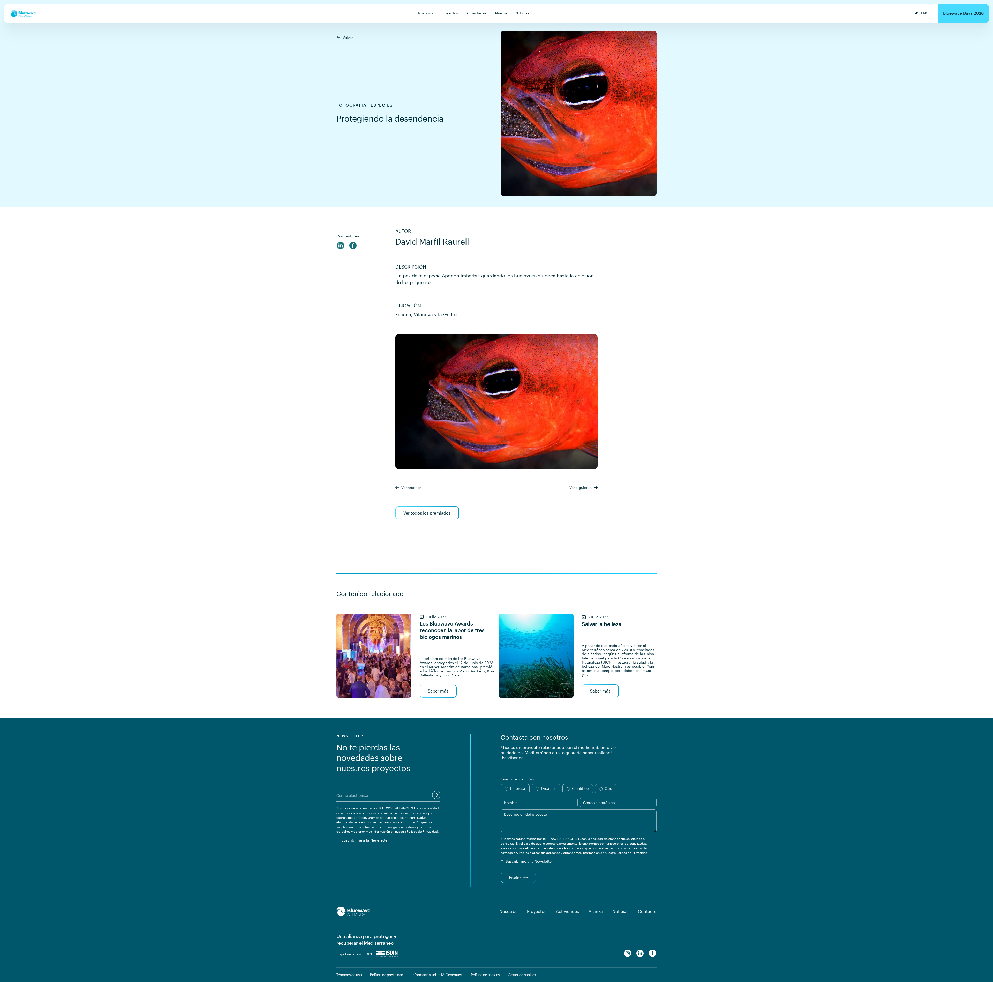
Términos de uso (349, 975)
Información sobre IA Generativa (437, 975)
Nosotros (425, 13)
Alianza (501, 13)
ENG (925, 13)
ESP (915, 13)
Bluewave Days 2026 (963, 13)
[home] (23, 13)
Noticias (522, 13)
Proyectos (449, 13)
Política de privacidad (386, 975)
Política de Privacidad (422, 831)
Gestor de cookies (522, 975)
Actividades (476, 13)
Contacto (647, 911)
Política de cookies (485, 975)
